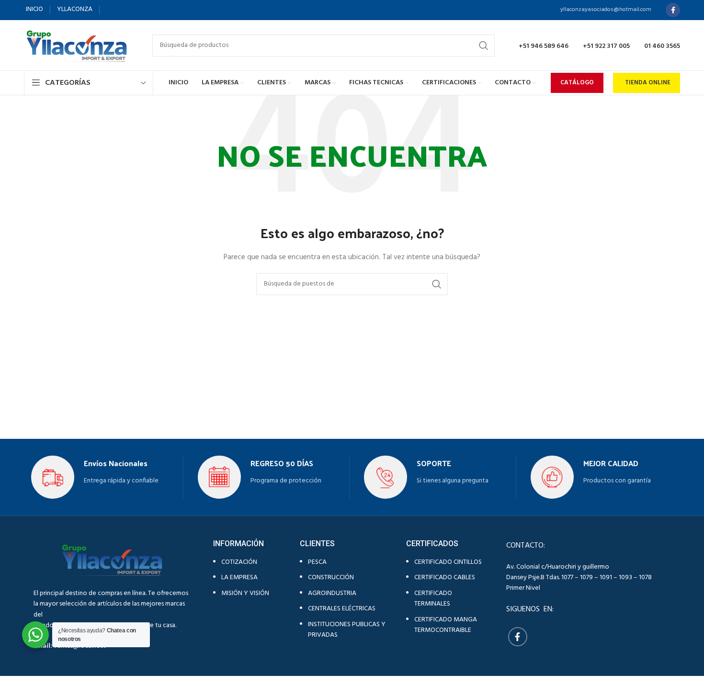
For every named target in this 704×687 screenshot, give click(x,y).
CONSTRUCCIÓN (331, 577)
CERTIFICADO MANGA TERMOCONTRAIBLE (445, 625)
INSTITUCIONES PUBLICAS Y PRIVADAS (347, 630)
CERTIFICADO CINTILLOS (448, 562)
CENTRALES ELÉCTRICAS (341, 608)
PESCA (317, 562)
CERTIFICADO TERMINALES (433, 598)
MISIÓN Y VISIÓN (245, 593)
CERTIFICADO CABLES (444, 577)
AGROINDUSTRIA (332, 593)
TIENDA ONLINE (647, 83)
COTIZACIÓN (239, 562)
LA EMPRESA (239, 577)
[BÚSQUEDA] (484, 45)
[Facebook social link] (673, 10)
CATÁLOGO (577, 83)
